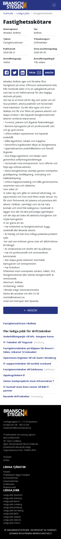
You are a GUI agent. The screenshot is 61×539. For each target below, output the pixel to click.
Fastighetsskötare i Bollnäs (19, 323)
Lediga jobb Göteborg (12, 498)
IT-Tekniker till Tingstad (23, 342)
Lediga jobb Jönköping (12, 507)
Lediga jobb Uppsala (12, 516)
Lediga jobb (22, 13)
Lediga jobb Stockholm (13, 495)
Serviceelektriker (10, 478)
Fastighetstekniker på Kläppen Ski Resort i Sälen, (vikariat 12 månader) (28, 350)
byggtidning (26, 533)
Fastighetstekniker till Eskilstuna (29, 369)
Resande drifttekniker (23, 396)
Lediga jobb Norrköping (13, 510)
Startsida (8, 13)
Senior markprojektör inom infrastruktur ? (28, 381)
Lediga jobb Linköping (12, 504)
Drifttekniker (8, 484)
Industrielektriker (11, 481)
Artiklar (6, 460)
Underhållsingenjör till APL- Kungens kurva (28, 336)
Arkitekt (6, 471)
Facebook (7, 457)
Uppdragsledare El (14, 375)
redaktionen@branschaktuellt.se (17, 427)
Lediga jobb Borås (10, 513)
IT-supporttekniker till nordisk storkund (27, 363)
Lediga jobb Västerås (12, 519)
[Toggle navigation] (54, 5)
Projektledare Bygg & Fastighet (16, 474)
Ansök (49, 72)
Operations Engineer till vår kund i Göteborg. (30, 357)
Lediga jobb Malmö (11, 501)
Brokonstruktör (9, 487)
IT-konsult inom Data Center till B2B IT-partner (26, 388)
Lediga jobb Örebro (11, 523)
